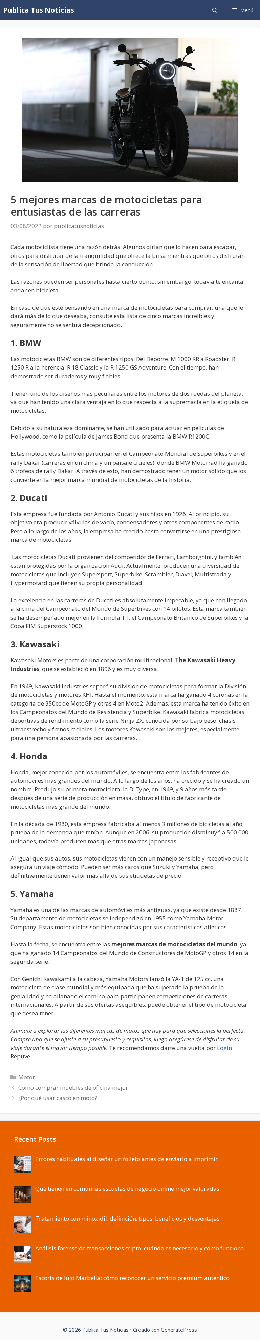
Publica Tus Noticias (38, 10)
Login (224, 1048)
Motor (26, 1077)
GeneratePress (179, 1329)
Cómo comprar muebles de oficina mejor (73, 1087)
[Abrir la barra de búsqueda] (214, 10)
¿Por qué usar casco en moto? (57, 1098)
